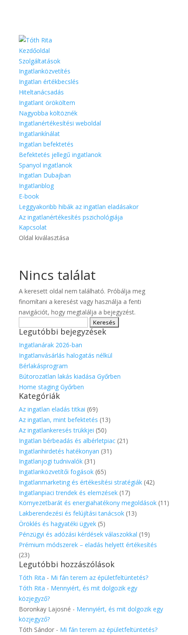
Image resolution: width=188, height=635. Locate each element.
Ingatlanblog (36, 185)
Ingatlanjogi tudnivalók (51, 461)
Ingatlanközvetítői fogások (56, 472)
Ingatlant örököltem (47, 102)
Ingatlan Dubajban (45, 175)
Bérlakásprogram (43, 366)
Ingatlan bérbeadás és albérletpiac (67, 440)
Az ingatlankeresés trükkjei (56, 430)
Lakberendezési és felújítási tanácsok (71, 513)
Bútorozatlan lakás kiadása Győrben (70, 376)
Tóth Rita (32, 577)
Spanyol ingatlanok (45, 165)
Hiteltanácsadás (41, 92)
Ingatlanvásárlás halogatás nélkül (65, 355)
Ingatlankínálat (39, 133)
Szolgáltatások (39, 61)
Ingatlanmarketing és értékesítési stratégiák (80, 482)
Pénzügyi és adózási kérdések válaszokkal (78, 534)
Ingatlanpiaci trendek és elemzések (68, 492)
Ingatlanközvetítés (44, 71)
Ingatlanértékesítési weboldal (60, 123)
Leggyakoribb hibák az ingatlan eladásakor (79, 206)
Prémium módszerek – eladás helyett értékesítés (88, 545)
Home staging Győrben (51, 387)
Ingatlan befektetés (46, 144)
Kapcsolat (33, 227)
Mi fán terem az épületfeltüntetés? (99, 577)
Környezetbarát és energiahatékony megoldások (88, 503)
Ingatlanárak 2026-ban (50, 345)
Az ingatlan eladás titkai (52, 409)
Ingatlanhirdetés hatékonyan (59, 451)
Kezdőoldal (34, 50)
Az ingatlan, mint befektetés (58, 419)
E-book (29, 196)
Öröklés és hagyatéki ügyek (57, 524)
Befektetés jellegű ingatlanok (60, 154)
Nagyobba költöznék (48, 113)
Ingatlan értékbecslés (49, 81)
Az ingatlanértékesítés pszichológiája (71, 217)
